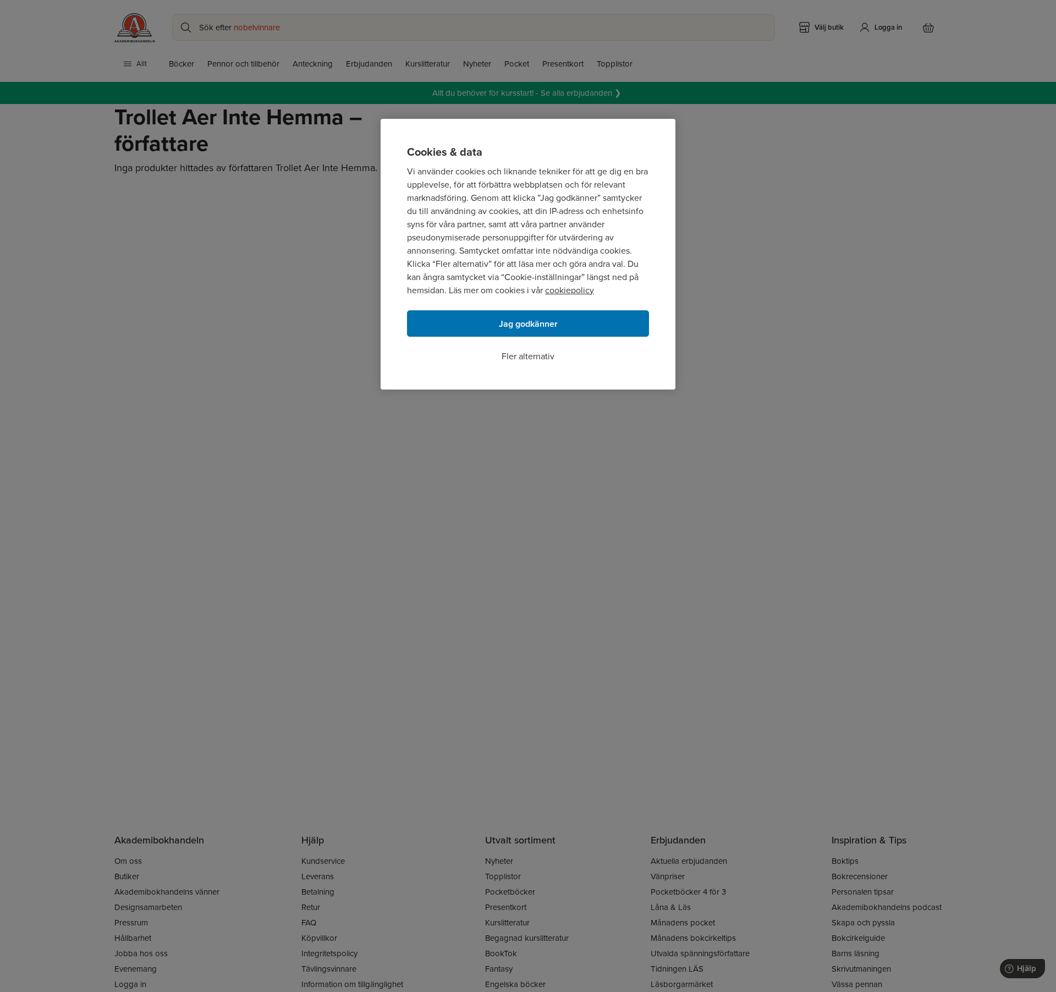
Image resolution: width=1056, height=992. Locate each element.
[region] (528, 254)
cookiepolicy (569, 290)
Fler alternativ (528, 356)
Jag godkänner (528, 323)
